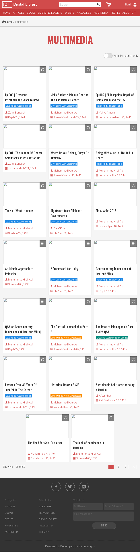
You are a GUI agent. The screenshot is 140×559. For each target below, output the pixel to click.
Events (69, 12)
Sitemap (43, 532)
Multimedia (101, 12)
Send (104, 525)
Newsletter (46, 525)
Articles (18, 12)
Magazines (84, 12)
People (115, 12)
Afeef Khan (60, 228)
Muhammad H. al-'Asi (66, 112)
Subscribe (45, 506)
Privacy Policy (48, 519)
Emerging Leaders (50, 12)
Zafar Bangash (17, 112)
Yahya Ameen (107, 112)
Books (31, 12)
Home (6, 12)
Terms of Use (47, 513)
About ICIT (129, 12)
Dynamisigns (87, 546)
